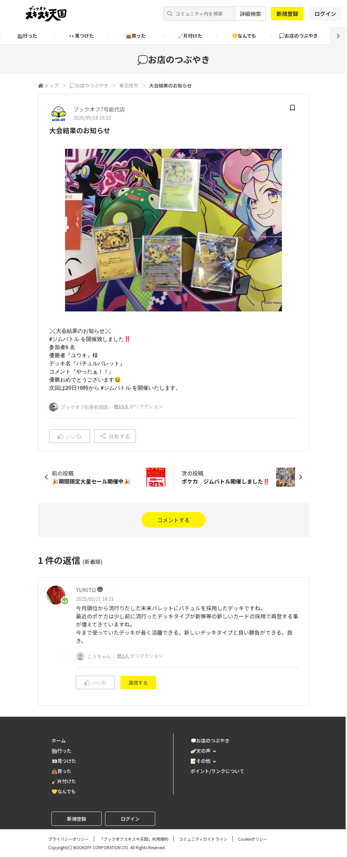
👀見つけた (81, 35)
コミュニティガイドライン (203, 839)
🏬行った (27, 35)
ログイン (325, 13)
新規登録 (287, 13)
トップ (51, 85)
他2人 (123, 655)
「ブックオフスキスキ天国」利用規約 (133, 839)
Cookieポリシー (252, 839)
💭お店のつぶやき (298, 35)
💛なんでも (244, 35)
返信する (138, 682)
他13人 (121, 406)
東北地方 (128, 85)
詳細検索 (250, 13)
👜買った (136, 35)
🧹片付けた (190, 35)
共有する (119, 436)
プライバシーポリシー (68, 839)
